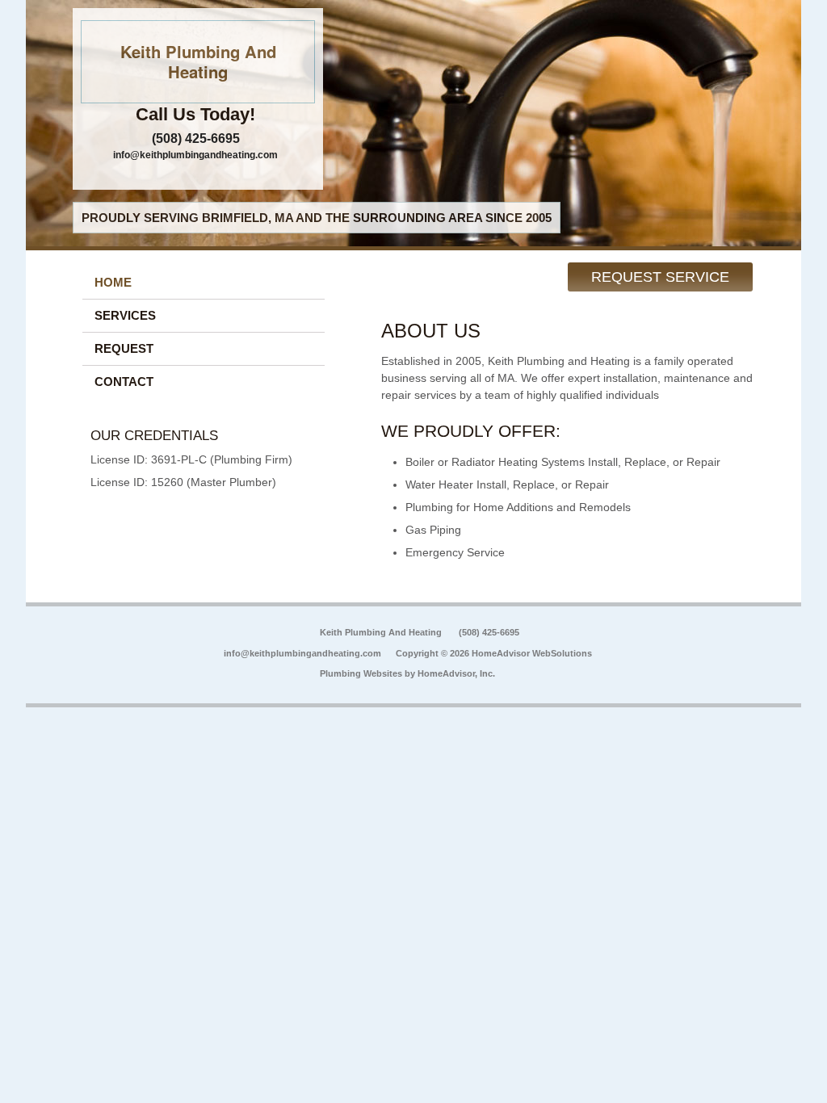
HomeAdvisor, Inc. (456, 673)
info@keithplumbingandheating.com (195, 155)
